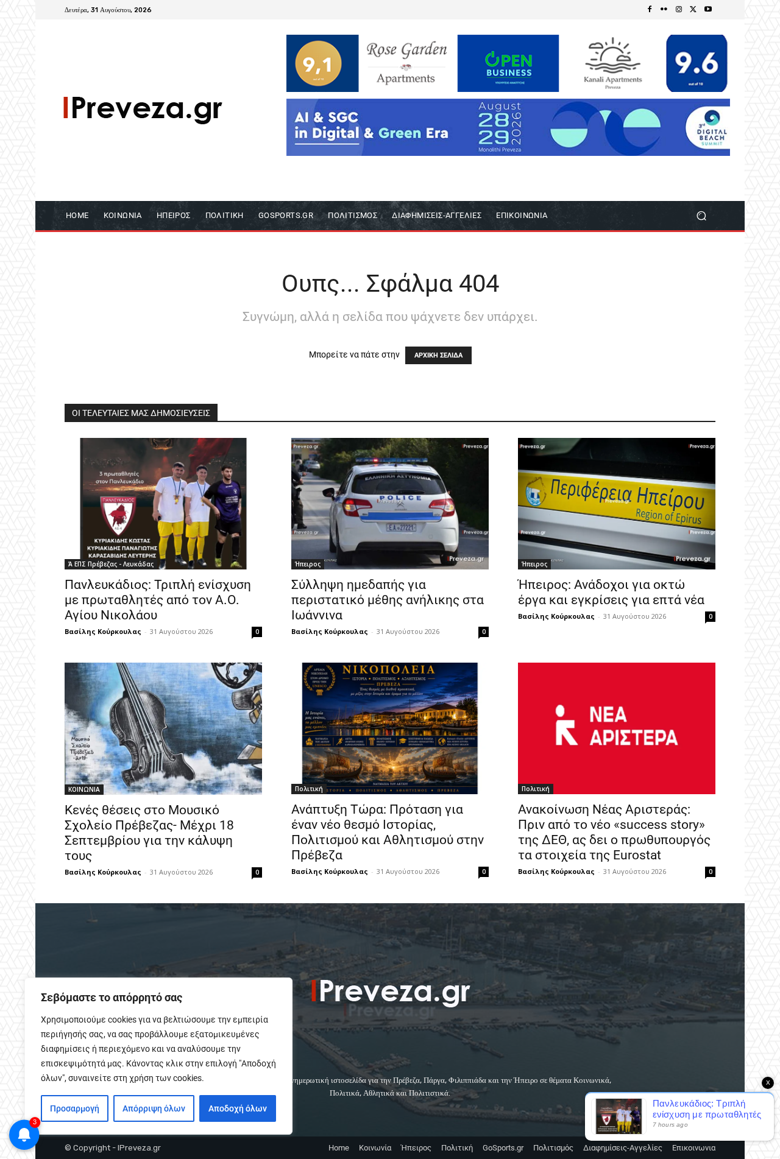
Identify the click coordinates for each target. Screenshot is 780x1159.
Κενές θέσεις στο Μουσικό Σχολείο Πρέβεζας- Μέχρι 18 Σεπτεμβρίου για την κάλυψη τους (149, 833)
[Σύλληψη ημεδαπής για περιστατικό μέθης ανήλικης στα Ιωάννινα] (390, 503)
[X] (693, 9)
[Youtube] (708, 9)
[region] (158, 1056)
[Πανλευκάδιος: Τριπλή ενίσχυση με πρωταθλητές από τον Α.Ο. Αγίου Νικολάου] (163, 503)
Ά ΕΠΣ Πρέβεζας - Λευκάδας (111, 564)
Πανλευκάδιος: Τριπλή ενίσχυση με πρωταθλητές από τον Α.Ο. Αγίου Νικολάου (158, 599)
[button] (701, 216)
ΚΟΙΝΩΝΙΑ (84, 789)
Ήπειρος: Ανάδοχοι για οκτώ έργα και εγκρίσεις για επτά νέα (611, 592)
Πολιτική (309, 788)
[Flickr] (664, 9)
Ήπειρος (308, 564)
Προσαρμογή (74, 1108)
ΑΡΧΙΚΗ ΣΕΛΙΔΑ (438, 355)
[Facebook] (649, 9)
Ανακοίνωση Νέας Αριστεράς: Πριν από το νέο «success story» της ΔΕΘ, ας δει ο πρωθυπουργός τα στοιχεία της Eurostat (614, 832)
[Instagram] (679, 9)
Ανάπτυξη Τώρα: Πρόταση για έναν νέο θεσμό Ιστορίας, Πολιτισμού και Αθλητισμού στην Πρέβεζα (387, 832)
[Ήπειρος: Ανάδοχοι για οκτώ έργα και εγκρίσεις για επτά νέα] (616, 503)
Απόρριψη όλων (153, 1108)
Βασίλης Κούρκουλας (103, 631)
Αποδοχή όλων (237, 1108)
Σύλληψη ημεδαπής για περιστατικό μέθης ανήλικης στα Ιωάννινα (387, 599)
